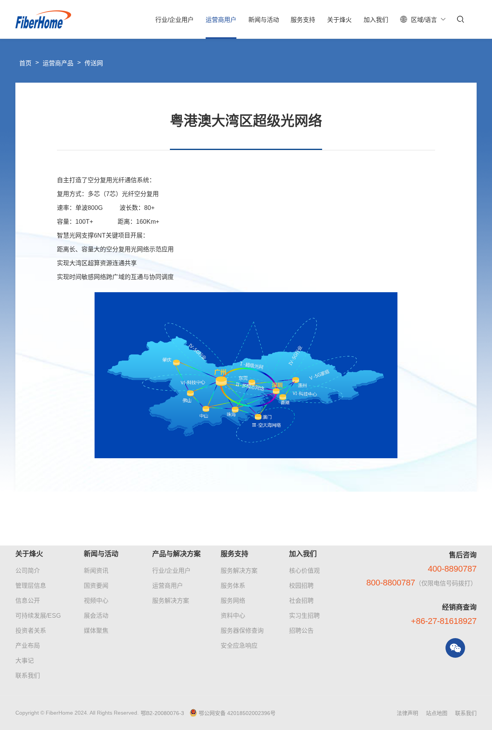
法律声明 (407, 713)
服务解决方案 (170, 600)
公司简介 (27, 570)
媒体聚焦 (96, 630)
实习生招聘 (304, 615)
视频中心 (96, 600)
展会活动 (96, 615)
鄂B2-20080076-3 (162, 713)
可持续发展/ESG (38, 615)
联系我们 (27, 675)
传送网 (94, 63)
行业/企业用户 (171, 570)
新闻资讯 (96, 570)
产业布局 (27, 645)
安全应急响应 (239, 645)
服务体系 (233, 585)
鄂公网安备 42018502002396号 (237, 713)
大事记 (24, 660)
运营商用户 (167, 585)
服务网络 (233, 600)
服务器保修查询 (242, 630)
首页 (25, 63)
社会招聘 (301, 600)
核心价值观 (304, 570)
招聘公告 (301, 630)
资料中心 (233, 615)
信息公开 (27, 600)
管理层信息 (30, 585)
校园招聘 (301, 585)
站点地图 (436, 713)
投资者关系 (30, 630)
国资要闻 (96, 585)
